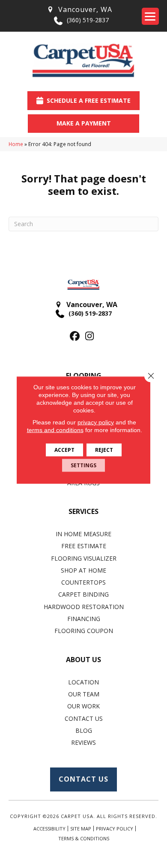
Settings (83, 465)
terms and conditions (55, 430)
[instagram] (90, 336)
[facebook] (75, 336)
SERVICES (83, 511)
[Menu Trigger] (150, 16)
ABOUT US (83, 659)
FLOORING (83, 375)
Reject (104, 450)
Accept (64, 450)
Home (16, 143)
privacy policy (96, 422)
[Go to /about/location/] (79, 9)
